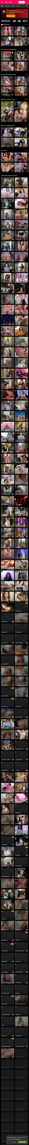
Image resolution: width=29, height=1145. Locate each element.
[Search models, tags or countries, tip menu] (26, 6)
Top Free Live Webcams (8, 49)
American (7, 24)
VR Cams (4, 150)
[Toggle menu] (2, 2)
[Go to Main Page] (9, 2)
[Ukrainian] (19, 21)
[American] (14, 21)
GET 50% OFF (10, 15)
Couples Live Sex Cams (8, 74)
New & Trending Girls (7, 125)
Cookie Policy (17, 1139)
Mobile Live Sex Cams (8, 99)
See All (26, 24)
